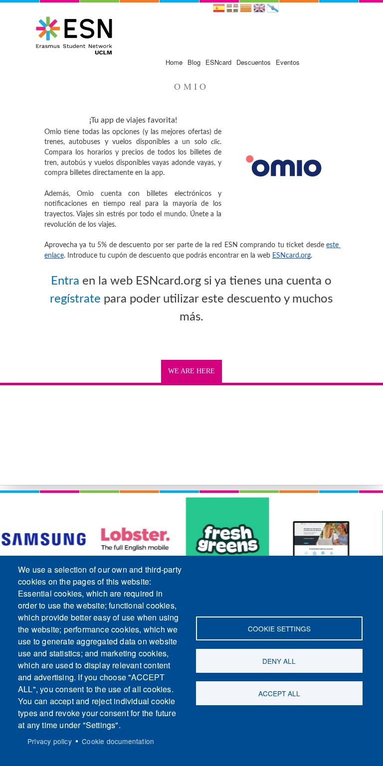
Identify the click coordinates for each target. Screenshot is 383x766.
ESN (201, 10)
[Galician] (273, 11)
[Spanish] (219, 11)
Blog (194, 62)
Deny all (279, 661)
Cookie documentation (118, 741)
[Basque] (232, 11)
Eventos (288, 62)
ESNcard (218, 62)
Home (174, 62)
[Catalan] (246, 11)
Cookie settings (279, 628)
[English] (259, 11)
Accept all (279, 693)
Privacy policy (49, 741)
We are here (191, 371)
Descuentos (253, 62)
